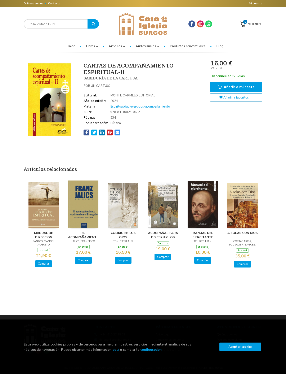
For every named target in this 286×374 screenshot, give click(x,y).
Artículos (116, 46)
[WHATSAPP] (208, 24)
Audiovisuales (146, 46)
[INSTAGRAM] (200, 24)
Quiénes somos (33, 3)
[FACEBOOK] (191, 24)
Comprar (43, 264)
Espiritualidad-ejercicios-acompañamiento (140, 106)
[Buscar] (93, 24)
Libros (91, 46)
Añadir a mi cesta (239, 87)
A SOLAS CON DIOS (242, 233)
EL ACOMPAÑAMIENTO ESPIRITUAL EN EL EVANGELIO (83, 235)
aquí (115, 349)
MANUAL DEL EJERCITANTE (202, 235)
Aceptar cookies (240, 347)
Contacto (54, 3)
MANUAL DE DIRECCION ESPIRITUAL (43, 235)
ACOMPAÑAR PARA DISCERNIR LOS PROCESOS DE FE (163, 235)
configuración (151, 349)
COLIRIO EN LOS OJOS (123, 235)
